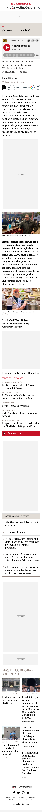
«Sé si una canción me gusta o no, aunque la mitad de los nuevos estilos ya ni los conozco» (22, 570)
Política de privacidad (13, 800)
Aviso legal (32, 797)
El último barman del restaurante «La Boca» (22, 524)
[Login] (38, 8)
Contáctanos (22, 797)
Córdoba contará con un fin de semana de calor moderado (10, 749)
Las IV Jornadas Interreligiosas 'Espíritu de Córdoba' (18, 386)
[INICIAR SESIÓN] (38, 8)
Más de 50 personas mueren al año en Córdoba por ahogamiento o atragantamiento (31, 735)
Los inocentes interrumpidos (17, 405)
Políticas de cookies (29, 800)
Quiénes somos (10, 797)
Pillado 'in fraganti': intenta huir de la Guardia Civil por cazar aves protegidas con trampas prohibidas (22, 543)
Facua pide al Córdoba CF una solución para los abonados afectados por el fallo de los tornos (22, 557)
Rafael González (10, 78)
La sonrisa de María (15, 532)
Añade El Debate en (22, 87)
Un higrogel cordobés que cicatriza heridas (19, 414)
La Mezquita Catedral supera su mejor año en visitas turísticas (18, 397)
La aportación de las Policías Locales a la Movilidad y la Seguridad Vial (20, 425)
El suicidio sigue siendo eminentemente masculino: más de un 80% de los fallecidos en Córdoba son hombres (30, 707)
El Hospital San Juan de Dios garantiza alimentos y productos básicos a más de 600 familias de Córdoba (30, 763)
